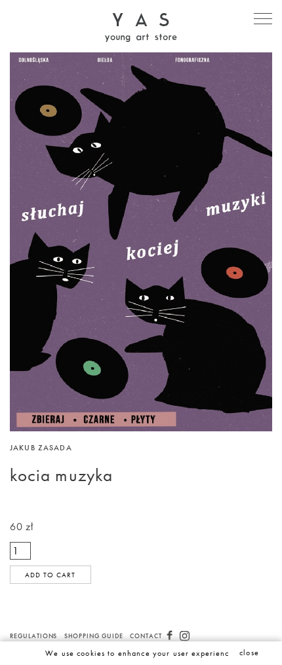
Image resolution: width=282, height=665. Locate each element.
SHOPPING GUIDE (93, 636)
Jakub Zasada (41, 447)
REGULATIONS (33, 636)
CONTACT (146, 636)
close (249, 652)
